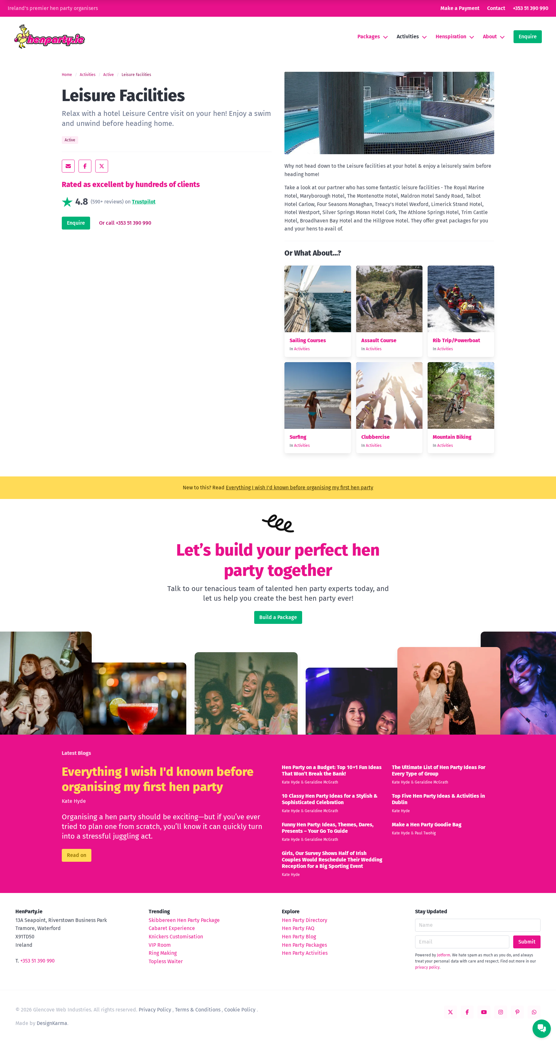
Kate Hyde (74, 801)
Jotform (443, 955)
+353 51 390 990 (530, 8)
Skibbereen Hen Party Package (184, 920)
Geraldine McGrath (321, 782)
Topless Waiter (166, 961)
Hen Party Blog (299, 937)
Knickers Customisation (176, 937)
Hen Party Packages (304, 945)
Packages (368, 36)
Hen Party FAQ (298, 928)
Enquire (528, 36)
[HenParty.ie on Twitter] (450, 1012)
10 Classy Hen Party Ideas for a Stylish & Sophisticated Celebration (329, 799)
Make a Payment (459, 8)
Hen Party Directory (304, 920)
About (490, 36)
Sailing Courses (308, 340)
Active (108, 74)
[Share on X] (101, 166)
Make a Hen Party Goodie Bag (426, 825)
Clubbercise (375, 437)
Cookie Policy (239, 1010)
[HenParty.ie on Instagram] (500, 1012)
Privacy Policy (155, 1010)
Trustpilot (143, 202)
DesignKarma (52, 1023)
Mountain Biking (452, 437)
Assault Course (378, 340)
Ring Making (163, 953)
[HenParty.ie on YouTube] (483, 1012)
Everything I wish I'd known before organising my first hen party (299, 487)
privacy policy (427, 967)
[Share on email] (68, 166)
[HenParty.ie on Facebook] (467, 1012)
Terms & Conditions (197, 1010)
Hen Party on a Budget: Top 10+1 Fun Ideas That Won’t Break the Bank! (332, 770)
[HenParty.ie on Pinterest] (517, 1012)
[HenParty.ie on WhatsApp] (534, 1012)
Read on (76, 855)
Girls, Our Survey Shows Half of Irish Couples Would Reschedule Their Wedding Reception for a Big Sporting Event (332, 859)
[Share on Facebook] (85, 166)
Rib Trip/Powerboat (456, 340)
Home (67, 74)
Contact (496, 8)
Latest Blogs (76, 753)
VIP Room (160, 945)
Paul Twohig (425, 833)
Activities (408, 36)
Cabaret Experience (172, 928)
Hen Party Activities (305, 953)
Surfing (298, 437)
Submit (526, 942)
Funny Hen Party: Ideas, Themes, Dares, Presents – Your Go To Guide (328, 828)
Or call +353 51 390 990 (125, 223)
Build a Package (278, 617)
